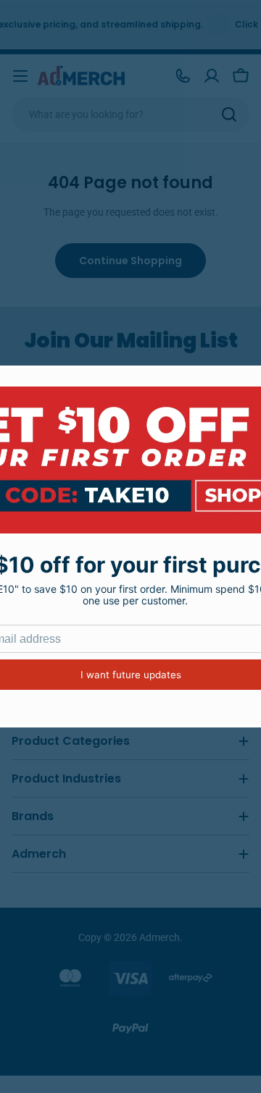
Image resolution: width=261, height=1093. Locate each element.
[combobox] (130, 114)
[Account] (211, 76)
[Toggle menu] (20, 76)
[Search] (229, 114)
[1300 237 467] (182, 76)
